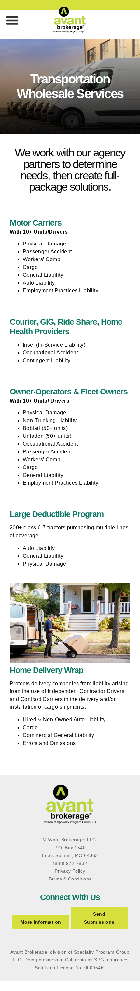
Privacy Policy (70, 871)
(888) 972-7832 (70, 863)
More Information (41, 921)
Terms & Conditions (70, 878)
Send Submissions (99, 917)
